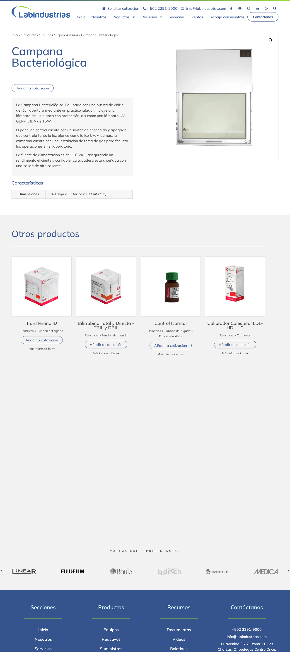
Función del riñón (170, 336)
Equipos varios (67, 35)
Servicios (176, 17)
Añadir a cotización (32, 88)
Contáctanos (247, 607)
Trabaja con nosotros (226, 17)
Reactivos (27, 331)
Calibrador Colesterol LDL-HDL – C (235, 325)
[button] (271, 40)
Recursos (149, 17)
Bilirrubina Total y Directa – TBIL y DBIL (106, 325)
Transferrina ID (41, 323)
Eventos (196, 17)
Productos (121, 17)
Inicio (81, 17)
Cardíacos (243, 335)
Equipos (47, 35)
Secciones (43, 607)
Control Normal (171, 323)
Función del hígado (50, 331)
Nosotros (98, 17)
